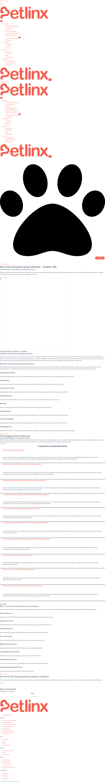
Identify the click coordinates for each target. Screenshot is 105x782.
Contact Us (9, 65)
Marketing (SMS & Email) (12, 33)
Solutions (5, 24)
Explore (5, 49)
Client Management (11, 31)
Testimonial (9, 53)
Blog (7, 55)
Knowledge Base (10, 61)
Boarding (8, 46)
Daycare (8, 48)
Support (5, 59)
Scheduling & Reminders (12, 26)
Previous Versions (10, 63)
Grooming (8, 44)
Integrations (9, 57)
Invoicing (8, 29)
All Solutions (9, 40)
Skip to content (4, 1)
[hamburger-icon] (1, 21)
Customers (6, 42)
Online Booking (10, 27)
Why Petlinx (9, 51)
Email (32, 693)
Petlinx (2, 4)
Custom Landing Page (12, 38)
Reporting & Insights (11, 35)
